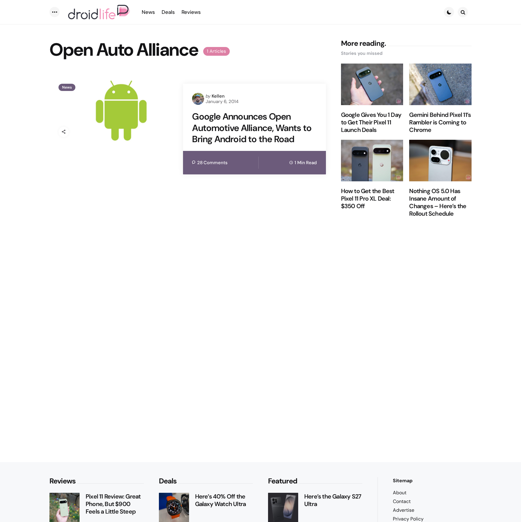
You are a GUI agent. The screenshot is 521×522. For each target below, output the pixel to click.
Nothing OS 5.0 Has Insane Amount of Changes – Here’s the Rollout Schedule (437, 202)
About (399, 492)
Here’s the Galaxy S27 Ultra (332, 500)
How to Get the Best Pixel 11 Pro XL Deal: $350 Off (367, 198)
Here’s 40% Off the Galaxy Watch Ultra (220, 500)
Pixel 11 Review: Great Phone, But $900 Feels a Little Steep (113, 504)
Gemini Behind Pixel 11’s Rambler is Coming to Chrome (440, 122)
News (67, 87)
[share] (63, 132)
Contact (402, 501)
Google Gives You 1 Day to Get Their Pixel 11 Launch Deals (371, 122)
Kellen (218, 96)
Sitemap (402, 480)
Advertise (403, 510)
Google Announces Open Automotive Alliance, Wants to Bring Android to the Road (251, 128)
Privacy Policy (408, 519)
